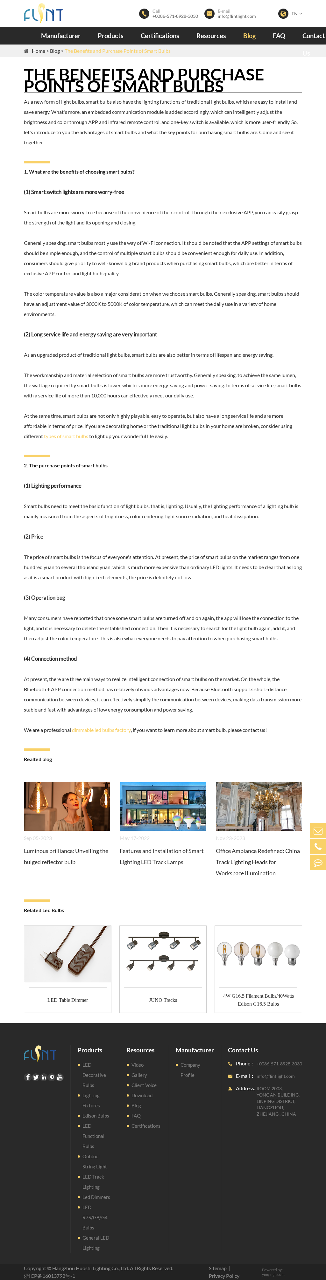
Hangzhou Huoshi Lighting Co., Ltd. (90, 1268)
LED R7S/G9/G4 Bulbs (95, 1217)
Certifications (160, 35)
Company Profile (190, 1070)
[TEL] (318, 846)
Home (38, 51)
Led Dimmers (96, 1197)
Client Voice (144, 1085)
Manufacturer (61, 35)
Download (141, 1095)
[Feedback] (318, 862)
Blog (249, 35)
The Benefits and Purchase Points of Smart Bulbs (118, 51)
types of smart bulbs (66, 436)
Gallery (139, 1075)
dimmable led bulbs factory (101, 730)
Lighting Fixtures (91, 1100)
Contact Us (313, 44)
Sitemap (218, 1268)
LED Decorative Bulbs (94, 1075)
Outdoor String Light (94, 1161)
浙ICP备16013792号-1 (49, 1276)
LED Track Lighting (93, 1182)
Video (137, 1065)
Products (111, 35)
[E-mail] (318, 830)
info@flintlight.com (237, 16)
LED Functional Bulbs (93, 1136)
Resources (211, 35)
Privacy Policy (224, 1276)
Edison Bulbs (95, 1115)
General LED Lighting (95, 1243)
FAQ (279, 35)
